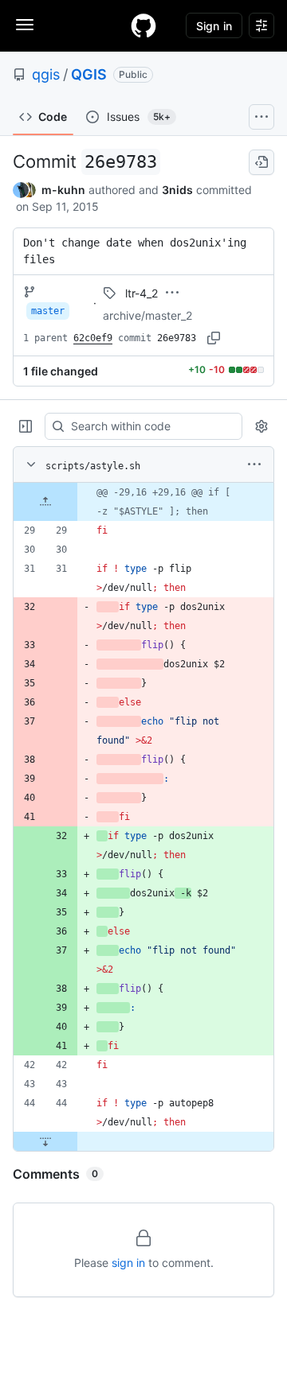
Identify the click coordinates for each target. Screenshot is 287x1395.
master (48, 311)
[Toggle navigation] (25, 25)
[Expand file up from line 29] (45, 502)
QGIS (89, 74)
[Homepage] (143, 25)
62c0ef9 (92, 338)
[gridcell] (143, 502)
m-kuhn (63, 189)
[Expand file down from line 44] (45, 1141)
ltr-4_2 (141, 293)
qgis (46, 74)
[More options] (254, 464)
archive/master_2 (147, 315)
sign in (128, 1262)
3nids (177, 189)
